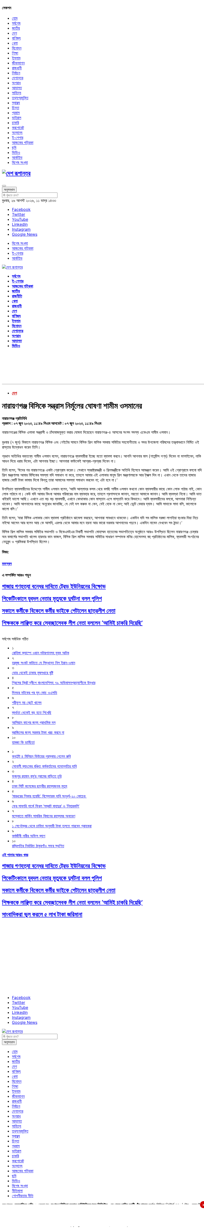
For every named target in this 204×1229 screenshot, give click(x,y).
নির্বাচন (16, 72)
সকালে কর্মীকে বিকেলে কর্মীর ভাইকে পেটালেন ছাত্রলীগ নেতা (58, 610)
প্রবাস (16, 112)
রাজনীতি (17, 295)
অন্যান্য (17, 132)
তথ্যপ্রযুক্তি (20, 97)
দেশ (14, 33)
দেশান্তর (17, 77)
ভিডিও (16, 152)
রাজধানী (17, 67)
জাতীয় (16, 28)
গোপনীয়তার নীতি (22, 1195)
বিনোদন (16, 48)
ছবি (14, 147)
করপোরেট (18, 127)
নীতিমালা (17, 1190)
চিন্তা (15, 107)
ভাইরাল (16, 117)
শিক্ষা (15, 52)
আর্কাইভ (17, 157)
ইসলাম (16, 57)
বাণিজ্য (16, 38)
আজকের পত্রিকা (22, 142)
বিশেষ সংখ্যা (20, 162)
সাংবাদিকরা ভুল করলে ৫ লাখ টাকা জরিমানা (42, 914)
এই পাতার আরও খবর (15, 854)
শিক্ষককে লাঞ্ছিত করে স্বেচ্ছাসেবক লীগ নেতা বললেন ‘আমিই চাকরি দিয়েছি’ (72, 622)
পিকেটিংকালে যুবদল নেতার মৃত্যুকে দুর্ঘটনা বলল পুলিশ (52, 598)
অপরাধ (16, 82)
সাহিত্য (16, 92)
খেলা (15, 43)
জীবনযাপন (18, 62)
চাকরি (15, 122)
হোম (14, 18)
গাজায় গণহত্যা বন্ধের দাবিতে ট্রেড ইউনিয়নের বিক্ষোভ (54, 586)
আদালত (17, 87)
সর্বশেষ (16, 23)
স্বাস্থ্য (16, 102)
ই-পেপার (17, 137)
